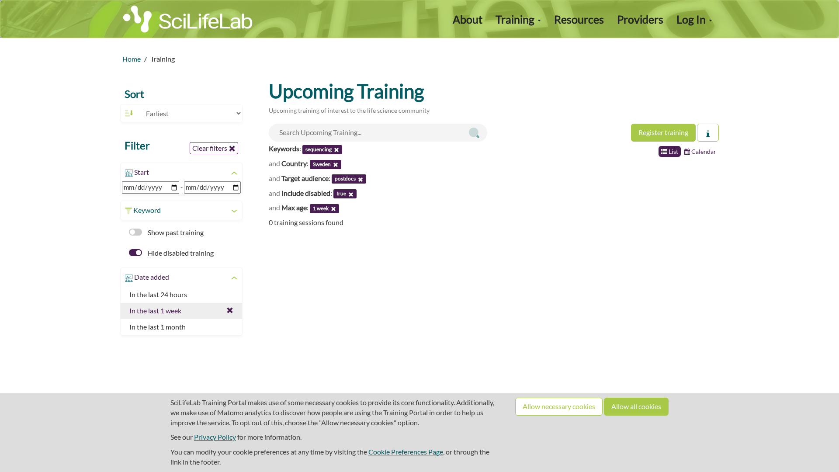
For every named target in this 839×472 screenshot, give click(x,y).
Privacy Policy (215, 437)
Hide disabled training (180, 253)
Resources (579, 19)
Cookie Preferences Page (405, 452)
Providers (640, 19)
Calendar (703, 151)
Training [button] (516, 19)
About (467, 19)
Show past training (175, 232)
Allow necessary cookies (559, 406)
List (672, 151)
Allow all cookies (636, 406)
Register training (663, 132)
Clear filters (210, 148)
